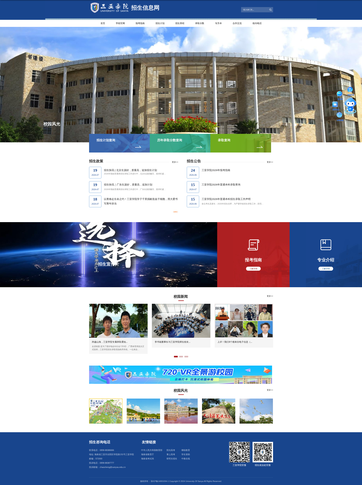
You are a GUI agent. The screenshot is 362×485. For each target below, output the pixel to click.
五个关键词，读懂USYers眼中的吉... (235, 342)
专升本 (218, 23)
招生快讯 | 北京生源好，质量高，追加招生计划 (130, 170)
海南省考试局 (147, 458)
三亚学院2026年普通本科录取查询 (221, 184)
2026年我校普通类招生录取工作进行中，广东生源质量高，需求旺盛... (135, 189)
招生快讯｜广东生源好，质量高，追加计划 (128, 184)
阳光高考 (171, 450)
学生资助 (185, 454)
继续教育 (185, 450)
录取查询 (224, 140)
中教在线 (185, 458)
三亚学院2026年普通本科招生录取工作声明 (226, 199)
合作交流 (237, 23)
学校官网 (120, 23)
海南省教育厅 (147, 454)
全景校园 (351, 106)
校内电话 (257, 23)
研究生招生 (172, 458)
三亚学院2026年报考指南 (216, 170)
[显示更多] (175, 211)
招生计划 (160, 23)
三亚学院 (51, 124)
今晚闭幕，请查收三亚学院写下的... (172, 342)
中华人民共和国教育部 (151, 450)
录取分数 (199, 23)
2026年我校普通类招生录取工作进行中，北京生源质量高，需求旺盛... (135, 174)
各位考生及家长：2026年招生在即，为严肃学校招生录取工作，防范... (232, 204)
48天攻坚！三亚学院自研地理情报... (110, 342)
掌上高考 (171, 454)
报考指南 (140, 23)
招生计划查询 (106, 140)
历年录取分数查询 (169, 140)
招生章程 (179, 23)
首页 (103, 23)
